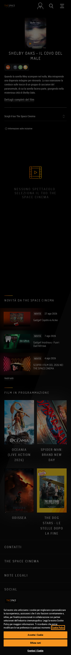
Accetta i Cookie (35, 634)
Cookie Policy (58, 627)
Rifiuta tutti (35, 642)
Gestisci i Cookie (35, 650)
